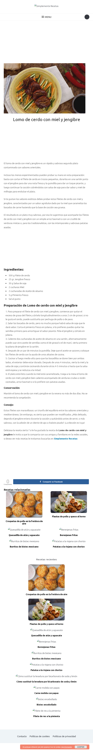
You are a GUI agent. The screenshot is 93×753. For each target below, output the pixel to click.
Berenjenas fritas (69, 535)
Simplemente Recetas (66, 438)
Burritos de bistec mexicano (24, 547)
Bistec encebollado (46, 704)
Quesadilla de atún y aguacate (24, 535)
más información (66, 747)
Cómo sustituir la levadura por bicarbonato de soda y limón (46, 681)
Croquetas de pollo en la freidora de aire (24, 522)
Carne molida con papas (46, 693)
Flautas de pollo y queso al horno (69, 516)
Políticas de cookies (40, 736)
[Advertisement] (46, 42)
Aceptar (80, 747)
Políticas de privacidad (64, 736)
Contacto (22, 736)
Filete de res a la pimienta (46, 716)
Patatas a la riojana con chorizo (69, 547)
